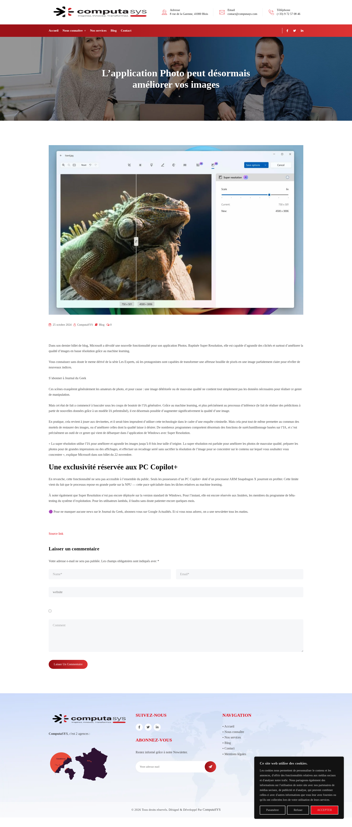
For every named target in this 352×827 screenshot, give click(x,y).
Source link (56, 533)
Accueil (53, 30)
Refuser (298, 810)
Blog (114, 30)
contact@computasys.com (242, 13)
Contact (126, 30)
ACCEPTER (324, 810)
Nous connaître (73, 30)
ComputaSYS (212, 809)
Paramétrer (272, 810)
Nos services (98, 30)
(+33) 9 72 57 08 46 (288, 13)
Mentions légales (235, 754)
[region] (299, 788)
